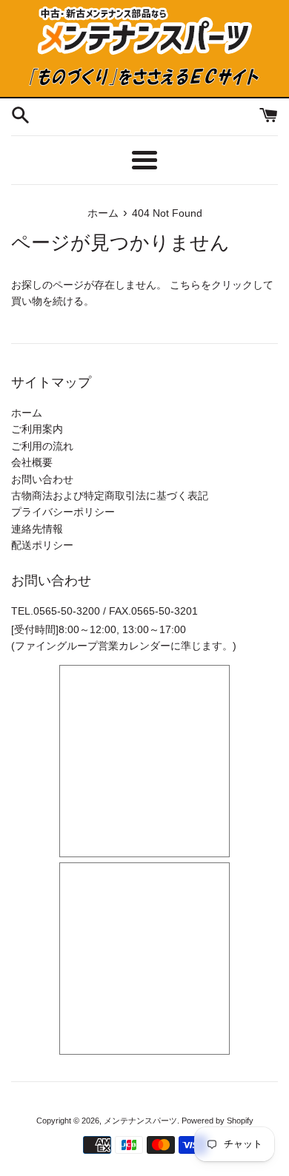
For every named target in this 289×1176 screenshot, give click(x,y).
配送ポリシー (42, 545)
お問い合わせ (42, 479)
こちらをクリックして (221, 285)
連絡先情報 (37, 529)
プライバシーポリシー (63, 512)
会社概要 (32, 462)
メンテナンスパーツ (140, 1120)
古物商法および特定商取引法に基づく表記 (109, 495)
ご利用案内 (37, 429)
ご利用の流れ (42, 446)
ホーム (26, 413)
